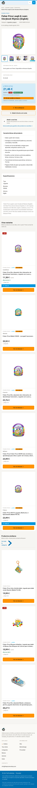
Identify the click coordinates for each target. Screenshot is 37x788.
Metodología (23, 747)
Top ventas (5, 747)
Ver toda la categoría (4, 543)
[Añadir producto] (30, 2)
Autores (4, 756)
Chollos (5, 744)
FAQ (21, 744)
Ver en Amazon (19, 108)
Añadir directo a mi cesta (19, 113)
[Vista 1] (4, 59)
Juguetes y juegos (9, 7)
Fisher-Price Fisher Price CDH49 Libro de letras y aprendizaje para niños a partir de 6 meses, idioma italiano (18, 455)
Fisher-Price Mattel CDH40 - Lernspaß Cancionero (18, 336)
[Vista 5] (32, 59)
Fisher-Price (17, 7)
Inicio (2, 7)
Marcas (4, 753)
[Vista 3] (18, 59)
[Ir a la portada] (3, 2)
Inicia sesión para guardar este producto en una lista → (17, 126)
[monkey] (18, 729)
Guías (3, 759)
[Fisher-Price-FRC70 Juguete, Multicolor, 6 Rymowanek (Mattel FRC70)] (18, 489)
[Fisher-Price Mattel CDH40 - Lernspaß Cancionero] (18, 312)
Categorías (5, 750)
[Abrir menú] (34, 2)
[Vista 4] (25, 59)
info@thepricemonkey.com (9, 766)
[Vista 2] (11, 59)
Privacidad (22, 750)
